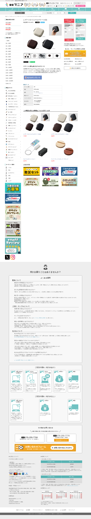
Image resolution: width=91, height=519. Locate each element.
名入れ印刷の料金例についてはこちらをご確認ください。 (27, 337)
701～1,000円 (9, 67)
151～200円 (8, 46)
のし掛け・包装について (78, 10)
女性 (9, 175)
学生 (9, 170)
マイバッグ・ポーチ (12, 101)
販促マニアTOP (8, 16)
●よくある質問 (78, 63)
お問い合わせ (65, 10)
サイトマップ (72, 509)
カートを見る (81, 5)
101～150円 (8, 43)
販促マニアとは (19, 509)
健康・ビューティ (12, 125)
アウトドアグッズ (12, 114)
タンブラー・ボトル (12, 104)
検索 (72, 12)
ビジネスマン (11, 172)
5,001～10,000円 (9, 80)
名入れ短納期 (11, 93)
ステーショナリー (12, 117)
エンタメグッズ (11, 128)
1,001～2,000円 (9, 70)
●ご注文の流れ (67, 58)
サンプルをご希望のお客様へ (39, 317)
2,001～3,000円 (9, 72)
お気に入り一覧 (70, 5)
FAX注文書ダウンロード (61, 440)
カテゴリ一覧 (16, 16)
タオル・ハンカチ (12, 120)
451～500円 (8, 62)
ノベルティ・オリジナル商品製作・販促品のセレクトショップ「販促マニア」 (43, 513)
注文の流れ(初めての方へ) (39, 10)
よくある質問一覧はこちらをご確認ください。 (24, 360)
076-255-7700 (30, 437)
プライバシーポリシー (38, 509)
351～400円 (8, 56)
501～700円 (8, 64)
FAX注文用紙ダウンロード (79, 3)
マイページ (59, 5)
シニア (9, 180)
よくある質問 (52, 10)
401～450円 (8, 59)
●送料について (67, 63)
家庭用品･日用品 (12, 122)
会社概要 (28, 509)
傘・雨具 (10, 112)
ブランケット (11, 133)
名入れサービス (12, 10)
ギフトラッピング (12, 146)
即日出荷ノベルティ (12, 96)
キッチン (10, 130)
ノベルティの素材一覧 (38, 93)
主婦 (9, 178)
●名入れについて (78, 58)
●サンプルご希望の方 (68, 61)
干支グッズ (10, 160)
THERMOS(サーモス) (13, 106)
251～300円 (8, 51)
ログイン (51, 5)
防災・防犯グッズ (12, 98)
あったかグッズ (11, 155)
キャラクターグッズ (12, 138)
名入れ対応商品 (11, 90)
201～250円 (8, 48)
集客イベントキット (12, 149)
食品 (9, 141)
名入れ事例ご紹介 (25, 10)
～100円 (7, 40)
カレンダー (10, 157)
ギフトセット (11, 144)
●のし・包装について (79, 61)
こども (9, 167)
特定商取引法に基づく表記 (51, 509)
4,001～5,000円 (9, 78)
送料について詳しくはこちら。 (73, 485)
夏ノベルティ (11, 152)
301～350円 (8, 54)
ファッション (11, 136)
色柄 (65, 28)
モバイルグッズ (23, 16)
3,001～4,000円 (9, 75)
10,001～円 (8, 83)
